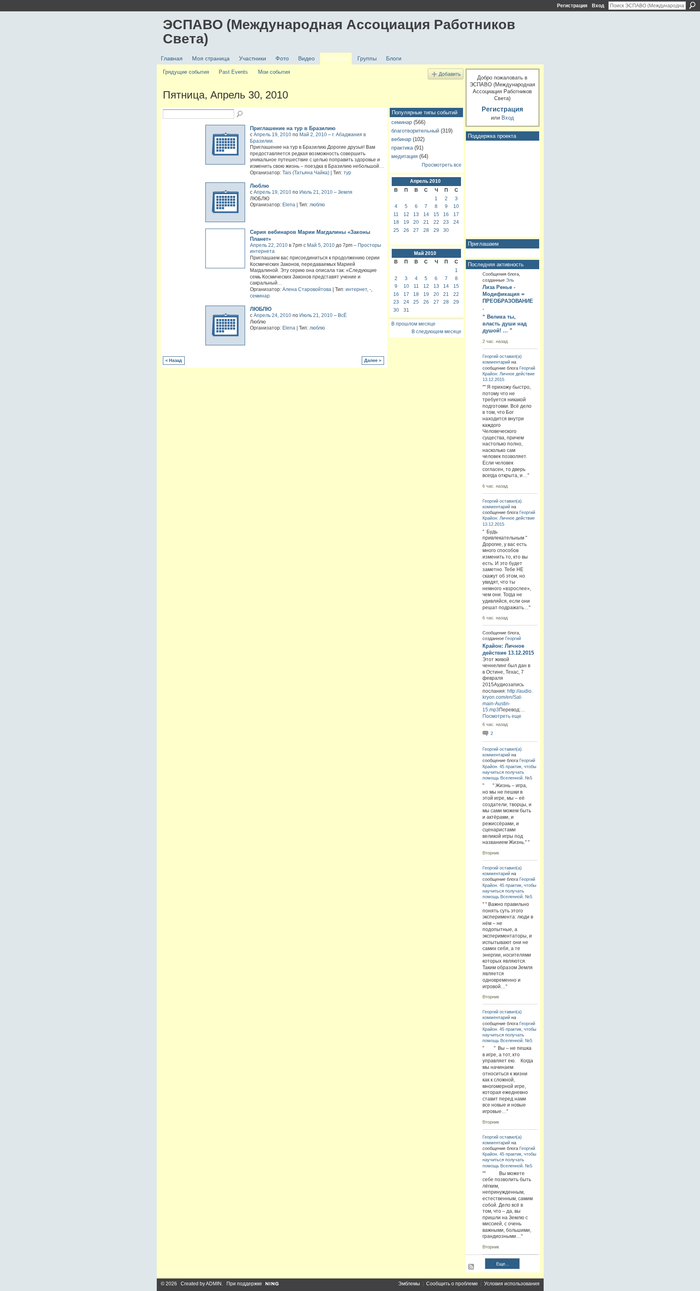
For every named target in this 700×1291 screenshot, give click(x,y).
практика (402, 148)
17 (456, 214)
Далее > (372, 360)
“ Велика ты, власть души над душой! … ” (504, 324)
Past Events (233, 72)
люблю (317, 205)
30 (446, 230)
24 (456, 222)
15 (436, 214)
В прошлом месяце (413, 324)
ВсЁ (342, 315)
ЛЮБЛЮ (260, 309)
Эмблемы (409, 1284)
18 (396, 222)
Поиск (692, 5)
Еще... (502, 1263)
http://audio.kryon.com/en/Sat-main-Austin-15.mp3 (507, 700)
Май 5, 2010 (321, 245)
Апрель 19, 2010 (272, 134)
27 (416, 230)
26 (406, 230)
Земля (345, 192)
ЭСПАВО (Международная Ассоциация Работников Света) (339, 31)
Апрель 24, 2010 (272, 315)
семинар (260, 296)
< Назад (173, 360)
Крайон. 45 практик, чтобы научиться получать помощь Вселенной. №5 (509, 772)
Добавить (450, 74)
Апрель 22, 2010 (269, 245)
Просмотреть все (441, 165)
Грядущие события (186, 72)
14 (426, 214)
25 (396, 230)
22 (436, 222)
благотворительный (415, 131)
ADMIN (214, 1284)
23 (446, 222)
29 (436, 230)
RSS (471, 1267)
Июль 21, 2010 (316, 192)
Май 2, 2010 (313, 134)
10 (456, 206)
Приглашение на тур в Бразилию (292, 128)
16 (446, 214)
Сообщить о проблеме (452, 1284)
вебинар (401, 139)
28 (426, 230)
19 (406, 222)
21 (426, 222)
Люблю (259, 186)
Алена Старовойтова (306, 289)
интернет (356, 289)
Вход (598, 6)
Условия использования (512, 1284)
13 (416, 214)
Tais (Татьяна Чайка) (305, 173)
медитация (404, 156)
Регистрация (572, 6)
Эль (510, 280)
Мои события (274, 72)
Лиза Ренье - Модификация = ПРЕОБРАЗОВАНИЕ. (507, 297)
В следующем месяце (436, 331)
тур (347, 173)
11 (396, 214)
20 (416, 222)
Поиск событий (240, 114)
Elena (288, 205)
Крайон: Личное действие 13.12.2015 (508, 649)
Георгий (490, 356)
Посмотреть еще (501, 716)
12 (406, 214)
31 (406, 310)
